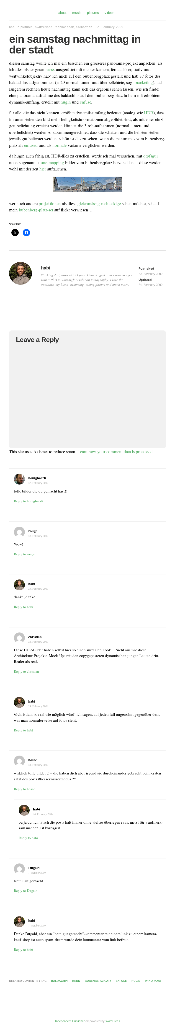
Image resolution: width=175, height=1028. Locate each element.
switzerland (43, 27)
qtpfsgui (150, 156)
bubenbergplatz (98, 980)
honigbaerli (37, 477)
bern (76, 980)
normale (59, 145)
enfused (31, 145)
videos (109, 13)
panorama (153, 980)
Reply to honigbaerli (28, 501)
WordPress (113, 1021)
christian (35, 636)
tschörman (84, 27)
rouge (32, 530)
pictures (93, 13)
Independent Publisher (70, 1021)
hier (42, 169)
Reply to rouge (24, 554)
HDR (148, 112)
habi (12, 27)
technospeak (64, 27)
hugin (66, 102)
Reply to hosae (24, 789)
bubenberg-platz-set (36, 210)
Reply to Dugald (25, 890)
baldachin (59, 980)
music (76, 13)
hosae (32, 759)
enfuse (85, 102)
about (62, 13)
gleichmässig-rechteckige (99, 203)
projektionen (50, 203)
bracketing (144, 82)
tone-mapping (52, 162)
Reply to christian (26, 671)
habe (50, 69)
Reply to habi (23, 606)
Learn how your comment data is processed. (115, 451)
